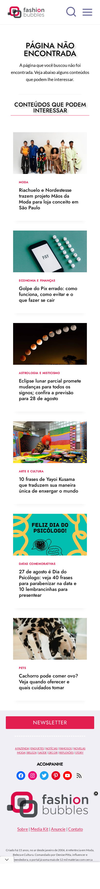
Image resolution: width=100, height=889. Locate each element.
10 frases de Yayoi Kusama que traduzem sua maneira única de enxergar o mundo (48, 485)
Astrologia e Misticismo (39, 373)
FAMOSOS (65, 748)
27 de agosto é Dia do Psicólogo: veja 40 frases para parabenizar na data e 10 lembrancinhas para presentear (47, 583)
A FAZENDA (22, 748)
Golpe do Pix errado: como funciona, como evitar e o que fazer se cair (48, 294)
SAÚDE (42, 752)
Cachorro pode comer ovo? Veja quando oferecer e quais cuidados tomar (48, 681)
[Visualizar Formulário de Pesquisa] (71, 12)
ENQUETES (37, 748)
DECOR (53, 752)
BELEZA (31, 752)
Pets (22, 668)
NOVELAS (79, 748)
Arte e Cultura (31, 471)
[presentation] (50, 153)
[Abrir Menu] (87, 12)
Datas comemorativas (37, 564)
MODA (21, 752)
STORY (79, 752)
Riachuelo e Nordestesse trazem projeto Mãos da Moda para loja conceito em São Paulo (48, 199)
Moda (23, 182)
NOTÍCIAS (52, 748)
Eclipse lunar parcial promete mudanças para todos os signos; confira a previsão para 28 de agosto (50, 389)
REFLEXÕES (66, 752)
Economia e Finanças (37, 280)
